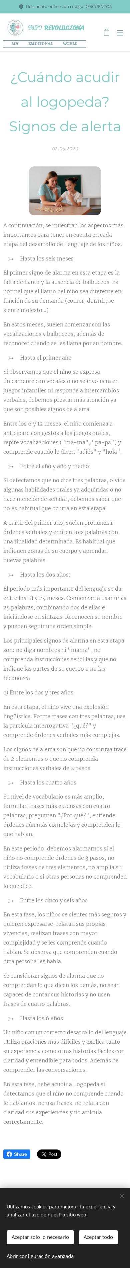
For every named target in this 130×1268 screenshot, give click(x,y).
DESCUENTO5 (98, 6)
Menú (120, 32)
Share (20, 1154)
